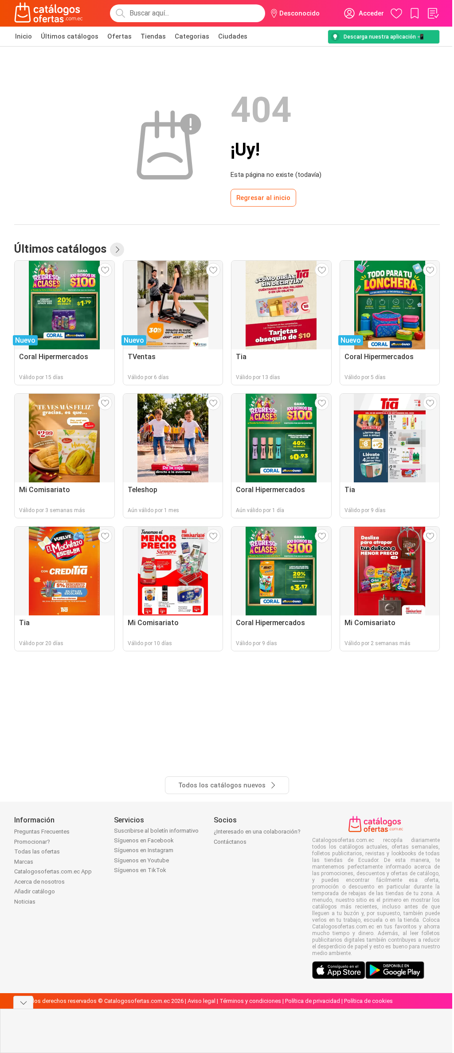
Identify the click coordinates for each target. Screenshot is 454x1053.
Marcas (23, 861)
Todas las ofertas (37, 851)
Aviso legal (201, 1001)
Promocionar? (32, 841)
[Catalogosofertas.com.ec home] (48, 13)
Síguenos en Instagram (143, 850)
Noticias (24, 901)
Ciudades (232, 36)
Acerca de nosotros (39, 881)
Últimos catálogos (69, 36)
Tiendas (153, 36)
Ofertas (119, 36)
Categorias (192, 36)
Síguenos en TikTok (140, 870)
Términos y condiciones (250, 1001)
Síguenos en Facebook (144, 840)
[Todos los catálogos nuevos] (117, 250)
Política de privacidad (312, 1001)
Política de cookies (368, 1001)
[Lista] (433, 13)
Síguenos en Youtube (141, 860)
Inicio (23, 36)
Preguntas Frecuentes (42, 831)
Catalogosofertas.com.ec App (53, 871)
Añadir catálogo (34, 891)
